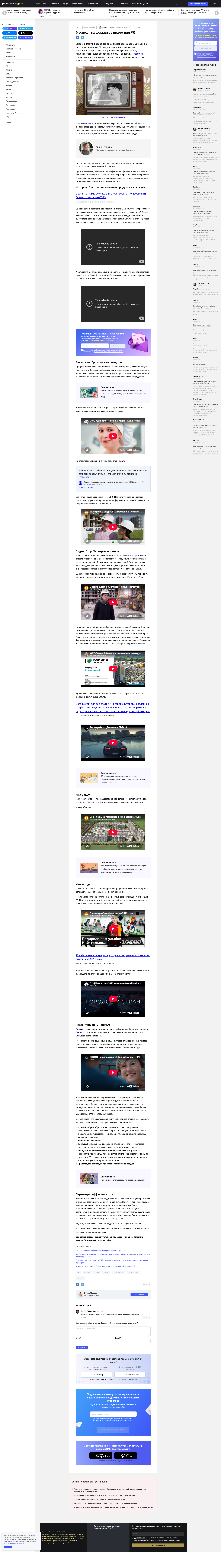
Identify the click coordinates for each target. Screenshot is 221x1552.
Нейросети (11, 62)
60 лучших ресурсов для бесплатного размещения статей (99, 1499)
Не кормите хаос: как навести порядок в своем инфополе (101, 1251)
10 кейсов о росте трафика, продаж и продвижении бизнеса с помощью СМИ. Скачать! (113, 957)
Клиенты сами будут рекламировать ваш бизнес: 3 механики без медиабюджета (203, 101)
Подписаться (140, 1294)
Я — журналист (132, 1374)
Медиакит (10, 57)
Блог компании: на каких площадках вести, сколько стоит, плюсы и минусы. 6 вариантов (205, 82)
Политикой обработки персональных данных (206, 56)
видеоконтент (119, 1272)
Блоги (8, 53)
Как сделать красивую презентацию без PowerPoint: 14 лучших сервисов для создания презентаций (204, 179)
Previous (4, 13)
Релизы (123, 4)
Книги (8, 122)
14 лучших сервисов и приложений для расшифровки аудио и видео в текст (205, 294)
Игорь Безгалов (204, 128)
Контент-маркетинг (14, 78)
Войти (214, 4)
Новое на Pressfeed (14, 113)
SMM (8, 74)
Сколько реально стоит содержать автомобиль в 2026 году (110, 482)
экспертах (134, 555)
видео (106, 1272)
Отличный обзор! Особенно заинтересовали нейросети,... (203, 212)
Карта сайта (46, 1534)
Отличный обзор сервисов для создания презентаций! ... (204, 172)
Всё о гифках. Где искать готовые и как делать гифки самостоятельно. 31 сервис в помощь (205, 159)
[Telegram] (82, 37)
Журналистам (40, 4)
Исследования (12, 82)
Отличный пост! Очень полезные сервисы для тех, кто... (204, 447)
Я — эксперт (98, 1374)
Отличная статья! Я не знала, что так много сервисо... (204, 364)
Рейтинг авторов (13, 49)
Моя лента (10, 45)
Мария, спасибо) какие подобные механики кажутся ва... (205, 95)
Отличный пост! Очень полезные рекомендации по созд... (204, 153)
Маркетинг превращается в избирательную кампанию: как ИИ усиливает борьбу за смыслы (205, 140)
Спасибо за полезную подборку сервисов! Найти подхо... (204, 307)
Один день (10, 105)
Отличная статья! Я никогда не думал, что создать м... (203, 193)
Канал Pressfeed (26, 28)
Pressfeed (137, 53)
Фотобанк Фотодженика (115, 117)
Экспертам (54, 4)
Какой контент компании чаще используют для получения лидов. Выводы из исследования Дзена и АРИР (123, 393)
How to (9, 89)
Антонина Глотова (204, 88)
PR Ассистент (92, 4)
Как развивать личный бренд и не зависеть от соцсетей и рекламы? (105, 1266)
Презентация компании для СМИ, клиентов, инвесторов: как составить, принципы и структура (112, 1261)
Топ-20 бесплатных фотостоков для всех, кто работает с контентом (104, 1495)
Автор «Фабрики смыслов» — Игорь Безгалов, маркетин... (205, 135)
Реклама (71, 1543)
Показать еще (85, 487)
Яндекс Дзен (27, 33)
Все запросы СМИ (11, 37)
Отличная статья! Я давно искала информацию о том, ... (205, 345)
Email (118, 1338)
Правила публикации (67, 1534)
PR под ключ (109, 4)
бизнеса (80, 1032)
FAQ (7, 117)
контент (80, 1278)
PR (7, 66)
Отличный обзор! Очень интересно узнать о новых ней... (205, 271)
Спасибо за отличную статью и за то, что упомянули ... (205, 426)
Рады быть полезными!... (201, 289)
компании (88, 123)
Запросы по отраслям (25, 37)
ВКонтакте (11, 33)
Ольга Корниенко (88, 1311)
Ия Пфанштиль (203, 283)
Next (217, 13)
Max (11, 28)
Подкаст (10, 93)
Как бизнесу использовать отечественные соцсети (123, 1180)
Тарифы (65, 4)
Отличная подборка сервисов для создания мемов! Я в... (205, 252)
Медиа (9, 70)
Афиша (9, 97)
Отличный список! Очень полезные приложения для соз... (205, 405)
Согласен (8, 1547)
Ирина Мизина (90, 1293)
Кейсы (9, 85)
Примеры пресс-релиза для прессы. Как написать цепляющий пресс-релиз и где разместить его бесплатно (110, 1490)
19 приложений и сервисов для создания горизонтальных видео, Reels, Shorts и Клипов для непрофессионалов (205, 121)
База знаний (77, 4)
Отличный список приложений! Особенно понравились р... (204, 114)
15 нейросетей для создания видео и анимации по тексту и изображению (205, 218)
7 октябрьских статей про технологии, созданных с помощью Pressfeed (106, 1503)
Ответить (83, 1317)
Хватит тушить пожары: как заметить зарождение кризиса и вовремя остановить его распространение (113, 1255)
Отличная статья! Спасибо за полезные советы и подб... (203, 326)
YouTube (87, 1272)
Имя (78, 1338)
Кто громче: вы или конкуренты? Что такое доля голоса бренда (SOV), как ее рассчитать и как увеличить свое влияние (204, 433)
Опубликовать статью (198, 4)
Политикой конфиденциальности (14, 1543)
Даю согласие (201, 53)
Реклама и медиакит (140, 4)
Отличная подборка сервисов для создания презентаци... (205, 231)
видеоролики (133, 1272)
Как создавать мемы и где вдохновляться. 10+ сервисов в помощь (204, 199)
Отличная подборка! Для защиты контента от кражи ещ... (204, 383)
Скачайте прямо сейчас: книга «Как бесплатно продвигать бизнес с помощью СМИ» (111, 195)
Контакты (55, 1534)
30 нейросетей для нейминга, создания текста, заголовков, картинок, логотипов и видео (113, 1507)
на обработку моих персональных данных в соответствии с (103, 351)
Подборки (10, 109)
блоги (97, 1272)
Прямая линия (12, 101)
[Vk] (77, 37)
